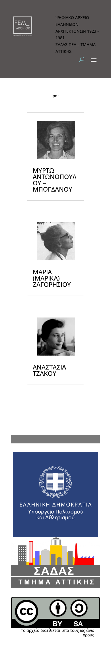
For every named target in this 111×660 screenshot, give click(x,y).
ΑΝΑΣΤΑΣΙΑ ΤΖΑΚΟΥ (49, 370)
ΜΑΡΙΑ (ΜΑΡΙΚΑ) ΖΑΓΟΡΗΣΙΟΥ (52, 278)
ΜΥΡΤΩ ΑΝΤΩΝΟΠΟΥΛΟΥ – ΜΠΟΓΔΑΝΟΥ (55, 179)
